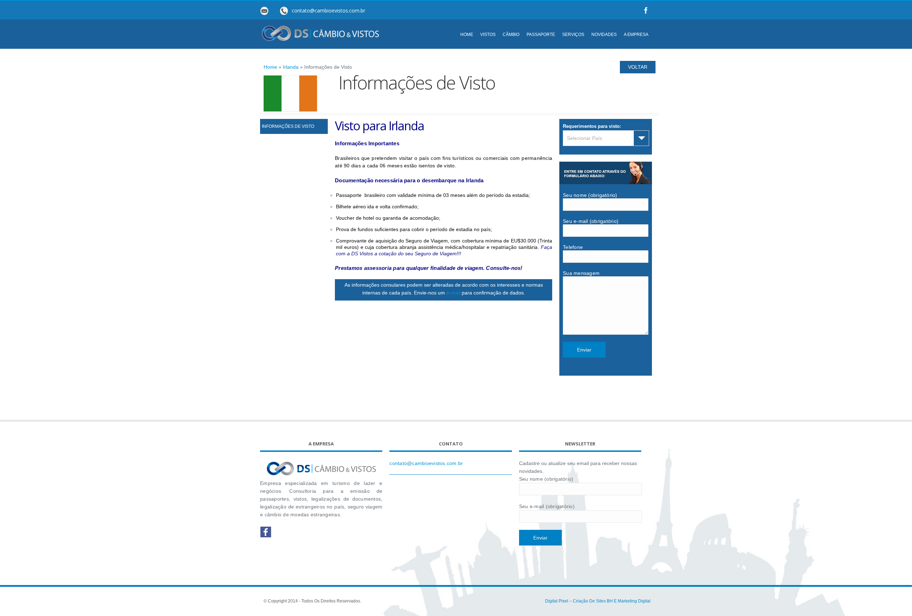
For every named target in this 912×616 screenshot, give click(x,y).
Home (270, 67)
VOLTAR (637, 67)
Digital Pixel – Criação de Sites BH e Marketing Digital (598, 601)
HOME (466, 34)
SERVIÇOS (573, 34)
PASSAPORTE (541, 34)
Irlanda (291, 67)
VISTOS (488, 34)
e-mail (453, 293)
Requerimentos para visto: (592, 126)
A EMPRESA (636, 34)
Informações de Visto (288, 126)
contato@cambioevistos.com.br (426, 463)
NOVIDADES (604, 34)
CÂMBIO (511, 34)
